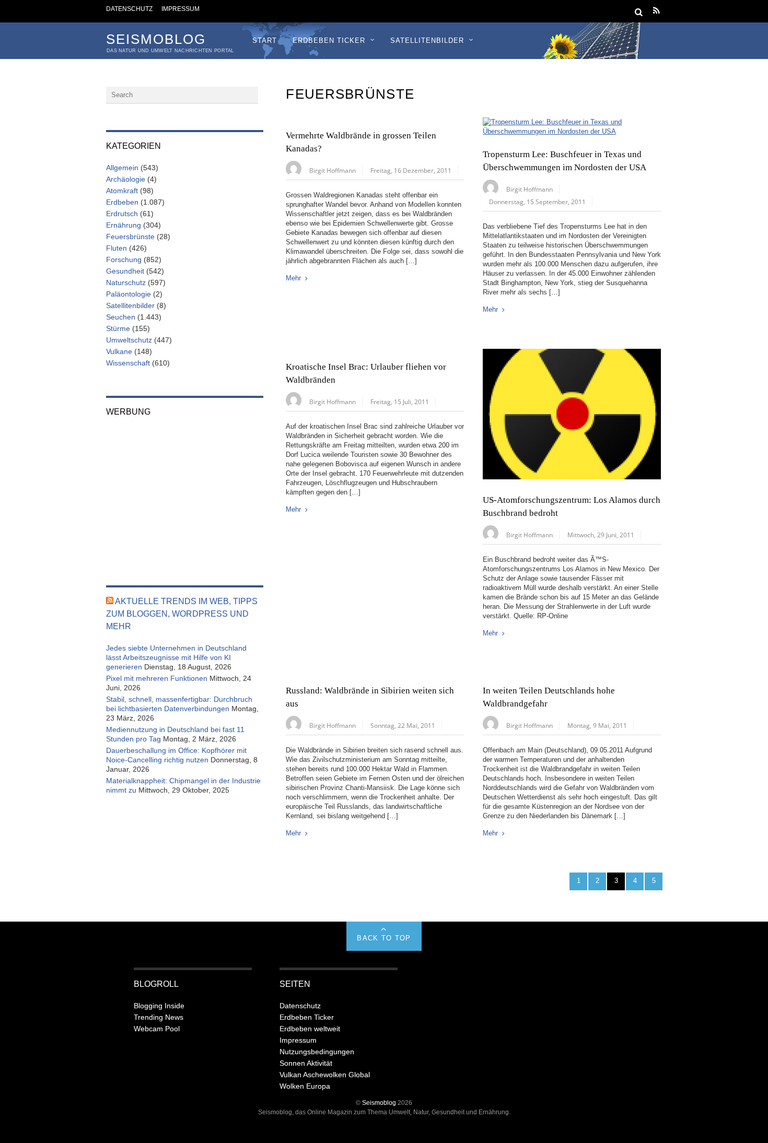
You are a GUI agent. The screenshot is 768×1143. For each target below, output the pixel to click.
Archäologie (125, 179)
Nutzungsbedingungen (317, 1051)
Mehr (293, 278)
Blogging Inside (159, 1005)
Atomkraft (122, 190)
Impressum (180, 8)
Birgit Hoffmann (332, 170)
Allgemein (122, 167)
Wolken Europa (305, 1086)
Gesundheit (125, 271)
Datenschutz (129, 8)
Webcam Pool (157, 1028)
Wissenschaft (128, 363)
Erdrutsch (122, 213)
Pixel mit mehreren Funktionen (156, 678)
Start (264, 40)
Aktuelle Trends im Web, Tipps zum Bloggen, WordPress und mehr (182, 614)
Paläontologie (128, 294)
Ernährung (123, 225)
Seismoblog (379, 1102)
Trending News (158, 1017)
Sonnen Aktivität (306, 1063)
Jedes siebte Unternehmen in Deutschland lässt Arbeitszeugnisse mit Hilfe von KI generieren (176, 657)
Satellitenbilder (427, 40)
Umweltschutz (129, 340)
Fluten (116, 248)
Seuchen (120, 317)
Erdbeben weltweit (310, 1028)
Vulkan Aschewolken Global (325, 1074)
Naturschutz (126, 282)
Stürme (118, 328)
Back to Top (384, 938)
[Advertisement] (184, 494)
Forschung (124, 259)
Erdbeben (122, 202)
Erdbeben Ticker (329, 40)
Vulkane (119, 351)
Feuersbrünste (130, 236)
